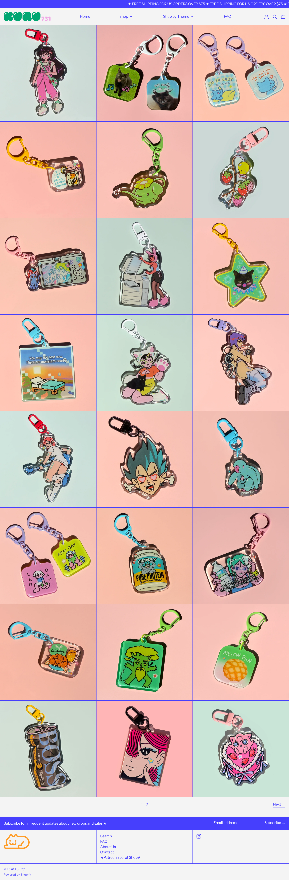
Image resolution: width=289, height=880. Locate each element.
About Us (108, 847)
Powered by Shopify (17, 874)
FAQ (103, 841)
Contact (107, 852)
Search (106, 836)
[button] (283, 16)
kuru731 (20, 869)
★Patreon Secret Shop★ (120, 857)
